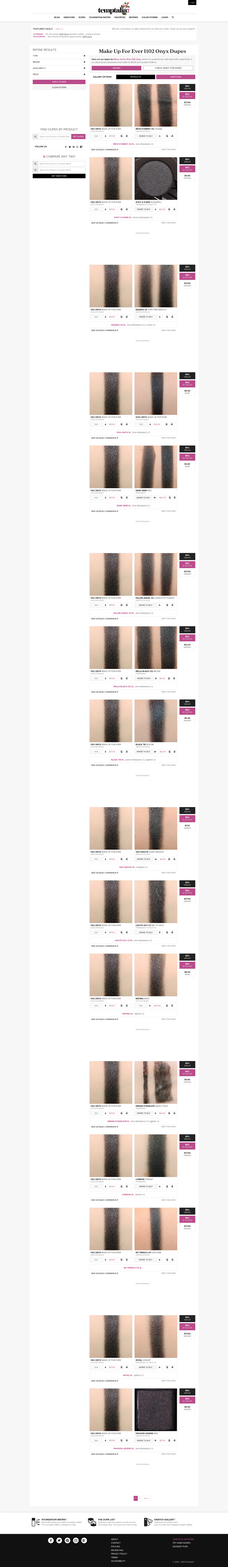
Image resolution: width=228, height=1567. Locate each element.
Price (36, 74)
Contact (116, 1543)
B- (156, 1440)
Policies (115, 1546)
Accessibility (118, 1561)
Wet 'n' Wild (157, 925)
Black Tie (141, 744)
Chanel (158, 129)
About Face (161, 1106)
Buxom (150, 744)
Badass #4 (141, 309)
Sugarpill (156, 202)
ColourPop (39, 36)
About (114, 1539)
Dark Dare (141, 490)
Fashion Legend (144, 1433)
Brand (36, 62)
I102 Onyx (96, 129)
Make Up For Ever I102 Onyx (127, 59)
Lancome (156, 1252)
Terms (114, 1557)
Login (192, 2)
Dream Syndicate (145, 1106)
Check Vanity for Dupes (168, 68)
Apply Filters (59, 82)
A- (160, 605)
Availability (39, 68)
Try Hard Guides (181, 1543)
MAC (149, 490)
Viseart (149, 1179)
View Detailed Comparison (104, 150)
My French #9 (143, 1252)
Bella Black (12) (144, 671)
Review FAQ (117, 1550)
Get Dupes (78, 136)
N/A (96, 136)
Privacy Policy (119, 1554)
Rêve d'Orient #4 (145, 129)
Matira (139, 998)
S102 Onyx (141, 417)
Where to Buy (146, 136)
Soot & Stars (143, 202)
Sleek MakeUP (156, 852)
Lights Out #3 (143, 925)
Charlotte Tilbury (164, 598)
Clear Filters (59, 87)
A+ (156, 859)
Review (116, 68)
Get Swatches (59, 176)
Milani (157, 671)
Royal (139, 1360)
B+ (155, 497)
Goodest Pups (180, 1546)
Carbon (140, 1179)
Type (35, 56)
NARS (146, 998)
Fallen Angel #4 (145, 598)
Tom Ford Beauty (157, 309)
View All (59, 29)
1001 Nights (142, 852)
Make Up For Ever (111, 129)
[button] (57, 17)
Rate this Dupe (169, 149)
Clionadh (38, 34)
